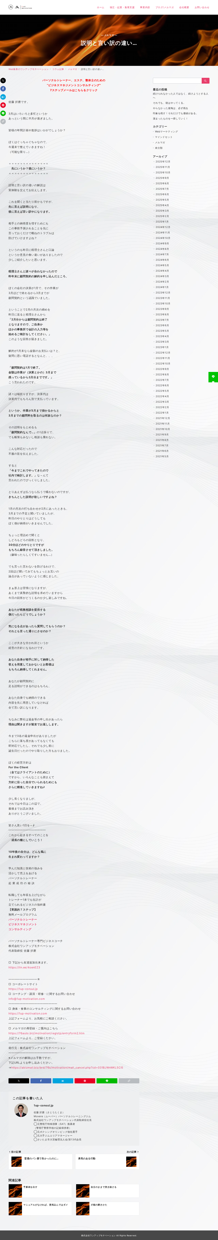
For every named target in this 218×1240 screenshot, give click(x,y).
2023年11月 (163, 298)
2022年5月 (162, 390)
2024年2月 (162, 281)
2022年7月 (162, 379)
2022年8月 (162, 374)
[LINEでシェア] (3, 113)
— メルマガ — (109, 35)
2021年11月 (163, 423)
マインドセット (164, 136)
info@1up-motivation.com (27, 998)
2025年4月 (162, 205)
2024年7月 (162, 254)
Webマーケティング (166, 131)
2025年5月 (162, 199)
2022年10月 (163, 363)
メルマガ (160, 142)
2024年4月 (162, 270)
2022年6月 (162, 385)
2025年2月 (162, 216)
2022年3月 (162, 401)
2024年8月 (162, 248)
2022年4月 (162, 396)
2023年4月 (162, 336)
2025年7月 (162, 188)
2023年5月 (162, 330)
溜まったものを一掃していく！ (170, 118)
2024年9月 (162, 243)
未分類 (158, 147)
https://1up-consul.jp (23, 989)
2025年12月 (163, 161)
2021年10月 (163, 429)
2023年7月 (162, 319)
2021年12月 (163, 418)
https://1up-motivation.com (28, 1013)
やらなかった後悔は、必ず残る (170, 108)
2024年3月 (162, 276)
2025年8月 (162, 183)
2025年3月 (162, 210)
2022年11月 (163, 358)
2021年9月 (162, 434)
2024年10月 (163, 237)
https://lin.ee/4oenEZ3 (24, 967)
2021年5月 (162, 456)
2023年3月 (162, 341)
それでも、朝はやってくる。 (169, 102)
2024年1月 (162, 287)
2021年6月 (162, 450)
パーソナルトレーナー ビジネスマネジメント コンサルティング (23, 924)
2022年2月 (162, 407)
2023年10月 (163, 303)
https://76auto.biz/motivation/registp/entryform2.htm (47, 1033)
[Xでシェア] (3, 80)
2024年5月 (162, 265)
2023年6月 (162, 325)
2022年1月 (162, 412)
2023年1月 (162, 347)
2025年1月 (162, 221)
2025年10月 (163, 172)
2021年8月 (162, 439)
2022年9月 (162, 368)
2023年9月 (162, 308)
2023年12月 (163, 292)
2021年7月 (162, 445)
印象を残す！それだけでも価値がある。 (175, 113)
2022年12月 (163, 352)
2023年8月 (162, 314)
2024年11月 (163, 232)
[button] (3, 121)
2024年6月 (162, 259)
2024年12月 (163, 227)
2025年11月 (163, 166)
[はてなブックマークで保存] (3, 97)
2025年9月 (162, 177)
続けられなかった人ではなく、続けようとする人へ (180, 95)
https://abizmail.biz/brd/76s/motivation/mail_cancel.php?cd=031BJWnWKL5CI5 (67, 1067)
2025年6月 (162, 194)
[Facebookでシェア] (3, 88)
